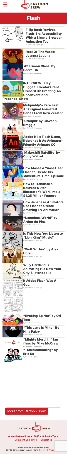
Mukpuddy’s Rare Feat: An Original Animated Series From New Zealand (43, 109)
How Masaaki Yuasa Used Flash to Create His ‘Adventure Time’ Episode (43, 172)
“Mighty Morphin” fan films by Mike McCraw (40, 341)
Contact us (46, 439)
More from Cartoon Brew (26, 411)
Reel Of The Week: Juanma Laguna (40, 54)
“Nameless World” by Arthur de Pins (40, 220)
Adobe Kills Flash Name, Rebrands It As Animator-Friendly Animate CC (43, 140)
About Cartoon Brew (19, 436)
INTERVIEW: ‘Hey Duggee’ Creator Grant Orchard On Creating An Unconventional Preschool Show (32, 91)
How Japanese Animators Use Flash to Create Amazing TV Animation (43, 206)
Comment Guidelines (26, 439)
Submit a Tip (49, 436)
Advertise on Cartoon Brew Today (33, 447)
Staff (36, 436)
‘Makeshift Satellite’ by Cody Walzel (41, 154)
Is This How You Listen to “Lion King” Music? (43, 235)
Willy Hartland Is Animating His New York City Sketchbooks (42, 269)
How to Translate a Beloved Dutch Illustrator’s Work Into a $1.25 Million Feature (41, 190)
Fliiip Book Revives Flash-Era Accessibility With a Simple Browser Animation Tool (44, 35)
